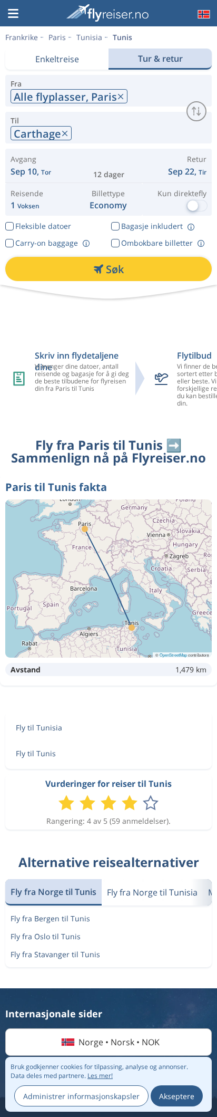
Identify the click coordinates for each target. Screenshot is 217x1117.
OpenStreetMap (173, 655)
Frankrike (21, 37)
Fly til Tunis (36, 753)
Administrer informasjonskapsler (81, 1096)
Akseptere (176, 1096)
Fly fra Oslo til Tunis (46, 936)
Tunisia (89, 37)
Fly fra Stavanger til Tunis (55, 954)
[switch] (196, 111)
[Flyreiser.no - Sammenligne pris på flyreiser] (107, 13)
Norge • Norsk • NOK (119, 1042)
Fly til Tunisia (39, 728)
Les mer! (100, 1075)
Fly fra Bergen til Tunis (50, 918)
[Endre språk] (203, 14)
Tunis (122, 37)
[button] (13, 14)
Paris (57, 37)
